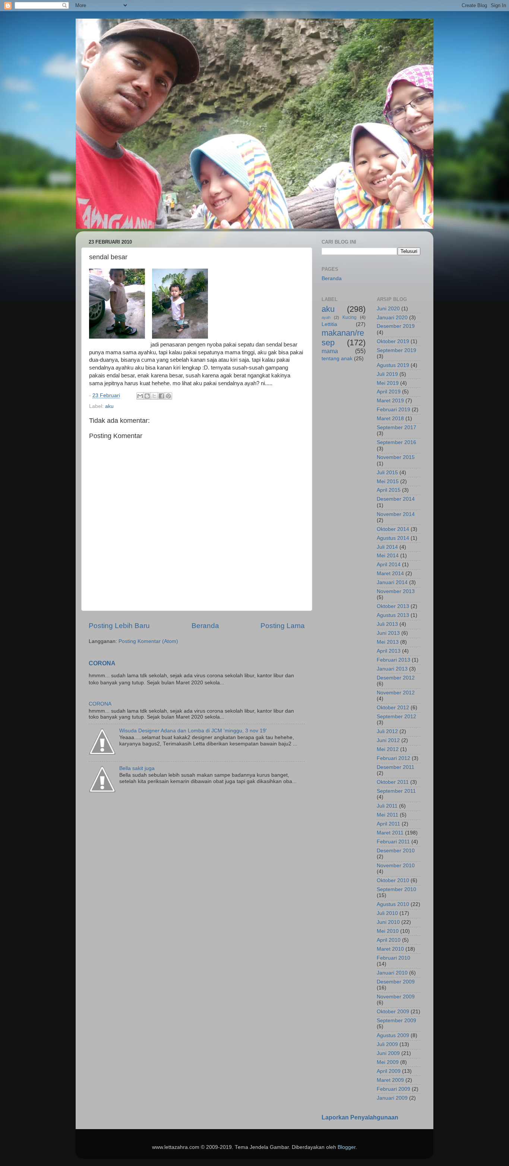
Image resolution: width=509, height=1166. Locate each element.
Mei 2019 (388, 383)
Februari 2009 (393, 1089)
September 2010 (396, 889)
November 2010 (396, 865)
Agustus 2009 (393, 1035)
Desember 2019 (396, 326)
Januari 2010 (392, 973)
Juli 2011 (387, 806)
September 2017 (396, 427)
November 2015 (396, 457)
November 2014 (396, 514)
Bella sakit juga (137, 768)
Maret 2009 (390, 1080)
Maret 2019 (390, 400)
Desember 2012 (396, 678)
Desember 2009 (396, 982)
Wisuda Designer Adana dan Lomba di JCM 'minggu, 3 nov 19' (193, 730)
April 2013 (389, 651)
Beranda (205, 626)
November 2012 (396, 693)
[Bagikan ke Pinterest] (168, 396)
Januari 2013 (392, 669)
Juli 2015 (387, 472)
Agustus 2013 (393, 615)
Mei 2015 (388, 481)
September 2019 (396, 350)
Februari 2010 (393, 958)
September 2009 (396, 1020)
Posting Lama (282, 626)
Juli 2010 (387, 913)
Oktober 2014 (393, 529)
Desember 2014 (396, 499)
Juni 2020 (388, 308)
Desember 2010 (396, 850)
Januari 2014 (392, 582)
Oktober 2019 (393, 341)
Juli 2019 (387, 374)
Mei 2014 (388, 555)
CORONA (102, 663)
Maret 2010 (390, 949)
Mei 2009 (388, 1062)
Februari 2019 (393, 409)
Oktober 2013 (393, 606)
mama (330, 351)
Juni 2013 (388, 633)
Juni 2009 (388, 1053)
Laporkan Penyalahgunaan (360, 1117)
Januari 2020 (392, 317)
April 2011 (388, 824)
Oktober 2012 (393, 707)
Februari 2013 (393, 660)
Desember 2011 (395, 767)
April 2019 (389, 392)
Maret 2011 (390, 833)
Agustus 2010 (393, 904)
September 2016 (396, 442)
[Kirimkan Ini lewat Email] (140, 396)
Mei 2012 (388, 749)
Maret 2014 (390, 573)
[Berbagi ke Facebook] (161, 396)
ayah (326, 317)
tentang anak (337, 358)
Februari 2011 (393, 842)
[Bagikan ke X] (154, 396)
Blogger (346, 1147)
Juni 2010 (388, 922)
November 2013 (396, 591)
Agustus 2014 (393, 538)
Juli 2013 (387, 624)
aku (109, 406)
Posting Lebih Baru (119, 626)
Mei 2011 (387, 815)
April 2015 (389, 490)
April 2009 (389, 1071)
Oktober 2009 (393, 1011)
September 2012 (396, 716)
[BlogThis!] (147, 396)
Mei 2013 (388, 642)
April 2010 (389, 940)
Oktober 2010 (393, 880)
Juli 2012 (387, 731)
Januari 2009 (392, 1098)
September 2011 (396, 791)
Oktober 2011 (393, 782)
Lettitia (329, 324)
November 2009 (396, 996)
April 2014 (389, 564)
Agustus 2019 (393, 365)
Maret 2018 (390, 418)
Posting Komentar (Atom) (148, 641)
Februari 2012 (393, 758)
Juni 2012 (388, 740)
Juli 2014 (387, 547)
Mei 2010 (388, 931)
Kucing (349, 317)
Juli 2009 (387, 1044)
